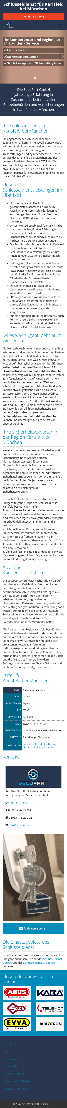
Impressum (12, 1058)
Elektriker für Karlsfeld (18, 1081)
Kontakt (10, 1043)
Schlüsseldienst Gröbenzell (39, 962)
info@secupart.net (20, 825)
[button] (5, 57)
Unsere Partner (14, 1074)
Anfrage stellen (35, 928)
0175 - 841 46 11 (18, 802)
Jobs (8, 1051)
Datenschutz (13, 1066)
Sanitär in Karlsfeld (16, 1089)
